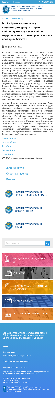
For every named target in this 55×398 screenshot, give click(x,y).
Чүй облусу (7, 154)
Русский (16, 2)
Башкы (5, 18)
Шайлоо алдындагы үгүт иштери (17, 356)
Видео (10, 179)
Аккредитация (9, 352)
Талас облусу (8, 150)
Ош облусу (7, 146)
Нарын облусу (9, 138)
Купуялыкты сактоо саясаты (15, 367)
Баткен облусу (9, 142)
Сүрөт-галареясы (17, 173)
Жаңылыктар (17, 18)
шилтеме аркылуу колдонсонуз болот (23, 338)
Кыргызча (7, 2)
